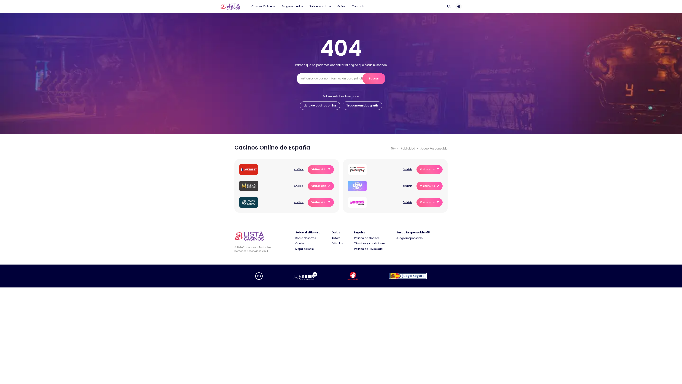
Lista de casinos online (320, 105)
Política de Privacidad (368, 249)
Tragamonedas (292, 6)
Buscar (374, 78)
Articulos (337, 243)
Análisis (299, 169)
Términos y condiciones (369, 243)
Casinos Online (261, 6)
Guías (341, 6)
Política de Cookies (367, 238)
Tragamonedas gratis (362, 105)
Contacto (358, 6)
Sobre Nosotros (320, 6)
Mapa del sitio (304, 249)
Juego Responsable (434, 148)
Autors (336, 238)
